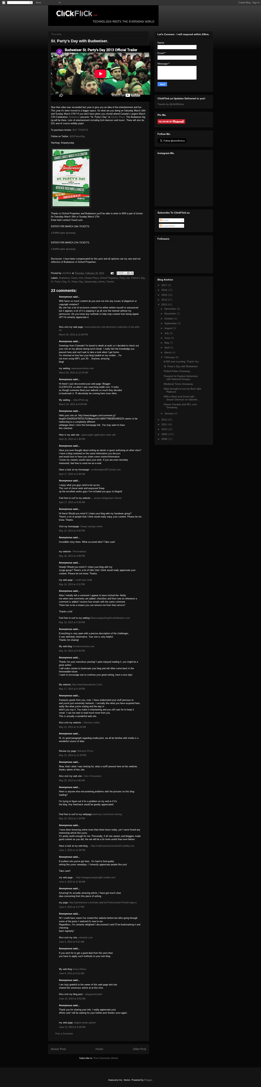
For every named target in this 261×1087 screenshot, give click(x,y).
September (171, 323)
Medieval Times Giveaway (178, 383)
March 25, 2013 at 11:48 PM (73, 334)
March (168, 352)
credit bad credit (83, 580)
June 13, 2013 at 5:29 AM (72, 1027)
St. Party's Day (58, 281)
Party (122, 278)
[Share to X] (125, 273)
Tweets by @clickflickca (170, 104)
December (170, 308)
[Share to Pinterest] (132, 273)
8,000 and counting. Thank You (181, 361)
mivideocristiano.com (83, 646)
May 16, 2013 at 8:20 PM (72, 650)
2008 (164, 439)
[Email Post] (112, 273)
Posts (165, 220)
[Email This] (118, 273)
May (167, 342)
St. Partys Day (75, 281)
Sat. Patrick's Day (135, 278)
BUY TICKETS (80, 130)
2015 (164, 294)
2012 (164, 419)
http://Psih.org (81, 400)
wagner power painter (85, 1022)
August (168, 328)
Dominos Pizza (85, 751)
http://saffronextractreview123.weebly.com (112, 846)
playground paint (93, 994)
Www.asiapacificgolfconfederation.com (110, 618)
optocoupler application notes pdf (98, 434)
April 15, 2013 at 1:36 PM (72, 439)
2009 (164, 434)
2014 (164, 299)
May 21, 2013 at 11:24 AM (72, 727)
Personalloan (79, 551)
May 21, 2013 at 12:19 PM (72, 755)
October (169, 318)
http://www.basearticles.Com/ (87, 684)
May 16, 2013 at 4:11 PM (72, 584)
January (169, 413)
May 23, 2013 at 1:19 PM (72, 818)
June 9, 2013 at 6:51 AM (71, 973)
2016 (164, 289)
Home (99, 1049)
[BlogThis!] (122, 273)
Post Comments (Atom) (106, 1058)
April (167, 347)
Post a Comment (64, 1033)
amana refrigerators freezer (108, 498)
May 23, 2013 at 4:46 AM (72, 780)
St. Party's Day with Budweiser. (181, 366)
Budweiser (74, 117)
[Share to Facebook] (128, 273)
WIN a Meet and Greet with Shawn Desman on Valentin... (181, 398)
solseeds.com (85, 937)
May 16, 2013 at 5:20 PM (72, 622)
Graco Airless (79, 969)
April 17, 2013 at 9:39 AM (72, 502)
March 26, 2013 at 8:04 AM (73, 404)
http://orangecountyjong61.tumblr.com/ (96, 877)
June (167, 337)
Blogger (148, 1080)
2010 (164, 429)
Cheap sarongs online (91, 526)
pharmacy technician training (107, 814)
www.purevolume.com (82, 368)
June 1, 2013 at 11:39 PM (72, 850)
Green (74, 278)
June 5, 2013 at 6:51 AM (71, 941)
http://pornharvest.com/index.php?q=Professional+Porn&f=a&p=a (103, 902)
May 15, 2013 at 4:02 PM (72, 530)
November (170, 313)
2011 (164, 424)
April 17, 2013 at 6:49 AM (72, 474)
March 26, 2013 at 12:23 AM (73, 372)
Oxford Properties (109, 278)
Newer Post (58, 1049)
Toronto (110, 281)
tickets (101, 281)
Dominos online (92, 722)
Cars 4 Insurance (92, 776)
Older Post (139, 1049)
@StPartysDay (77, 136)
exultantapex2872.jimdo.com (106, 469)
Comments (168, 225)
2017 (164, 285)
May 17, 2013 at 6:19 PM (72, 688)
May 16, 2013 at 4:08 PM (72, 556)
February (169, 357)
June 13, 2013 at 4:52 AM (72, 998)
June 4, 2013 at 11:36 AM (72, 881)
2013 (164, 304)
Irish (81, 278)
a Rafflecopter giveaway (63, 232)
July (167, 333)
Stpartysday (90, 281)
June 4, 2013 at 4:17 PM (71, 907)
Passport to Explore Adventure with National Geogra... (181, 378)
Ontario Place (118, 117)
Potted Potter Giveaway (177, 371)
